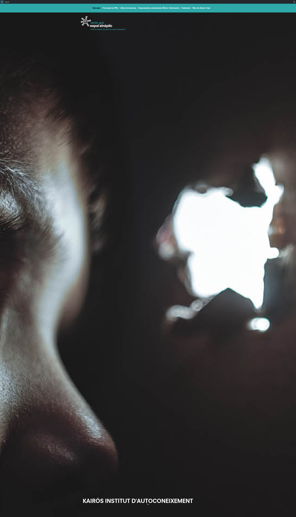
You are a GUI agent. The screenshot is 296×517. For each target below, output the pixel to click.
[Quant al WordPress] (2, 2)
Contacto (203, 24)
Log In (7, 2)
